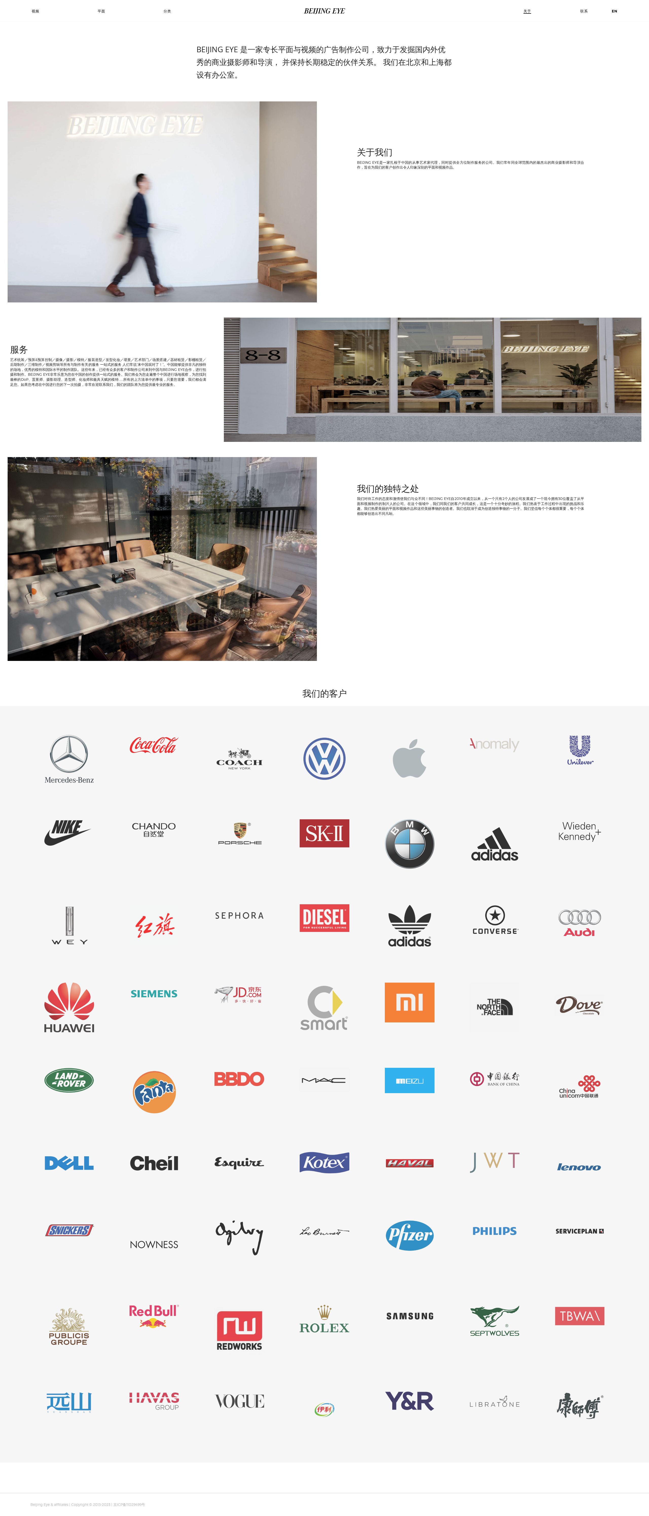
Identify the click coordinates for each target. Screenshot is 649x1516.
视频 (35, 11)
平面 (101, 11)
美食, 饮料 (174, 62)
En (614, 11)
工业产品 (173, 67)
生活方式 (173, 52)
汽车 (170, 37)
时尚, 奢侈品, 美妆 (180, 57)
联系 (584, 11)
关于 (527, 11)
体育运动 (173, 47)
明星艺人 (173, 42)
